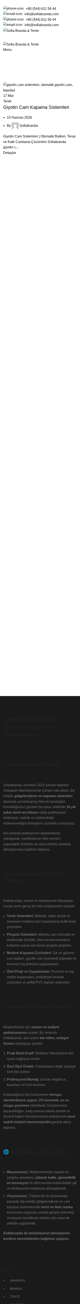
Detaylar (9, 153)
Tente (7, 101)
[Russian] (19, 2)
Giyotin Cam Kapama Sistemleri (36, 107)
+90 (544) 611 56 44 (41, 8)
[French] (13, 2)
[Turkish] (24, 2)
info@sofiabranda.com (42, 14)
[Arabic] (2, 2)
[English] (8, 2)
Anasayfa (9, 75)
